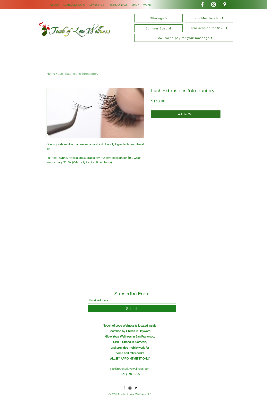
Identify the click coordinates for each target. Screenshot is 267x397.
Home (51, 73)
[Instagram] (214, 4)
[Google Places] (225, 4)
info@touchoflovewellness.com (130, 368)
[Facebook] (202, 4)
